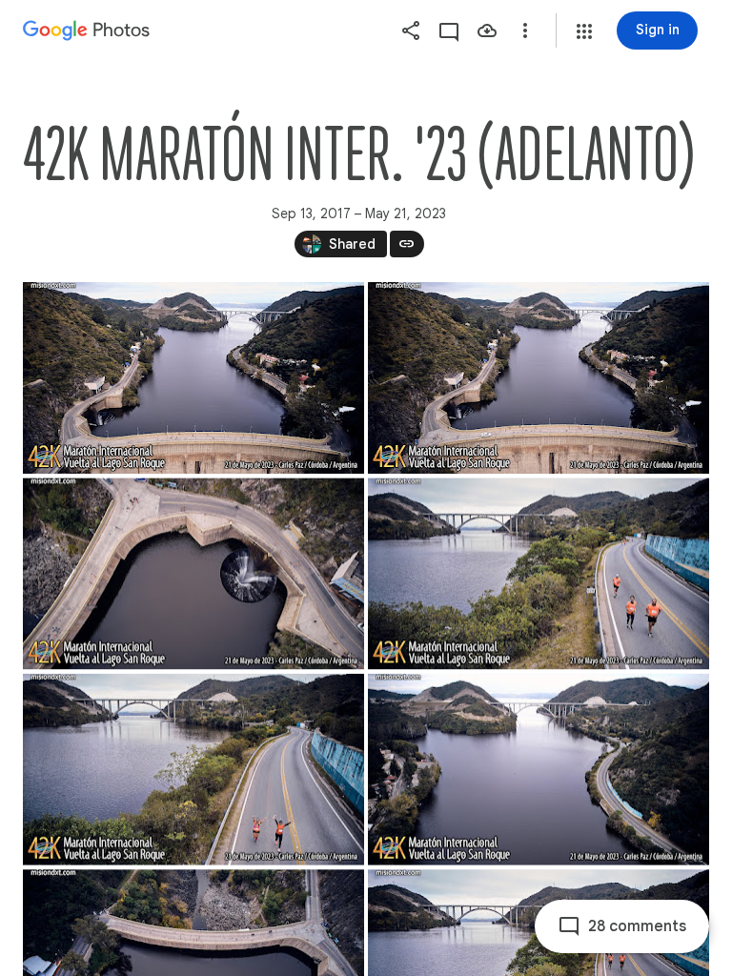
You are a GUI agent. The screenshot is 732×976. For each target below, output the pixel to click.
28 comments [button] (637, 926)
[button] (584, 31)
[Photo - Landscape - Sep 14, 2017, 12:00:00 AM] (193, 378)
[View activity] (449, 30)
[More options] (525, 30)
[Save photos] (487, 30)
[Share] (411, 30)
